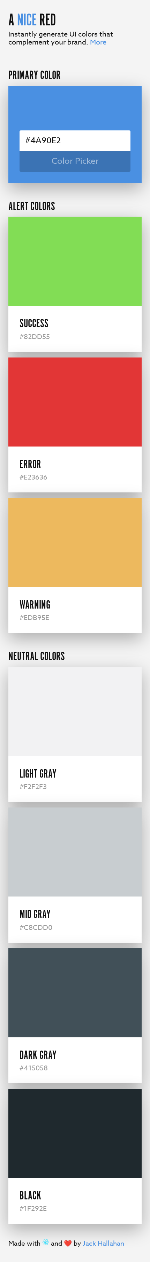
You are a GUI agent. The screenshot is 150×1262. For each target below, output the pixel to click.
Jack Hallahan (103, 1243)
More (98, 42)
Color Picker (75, 161)
